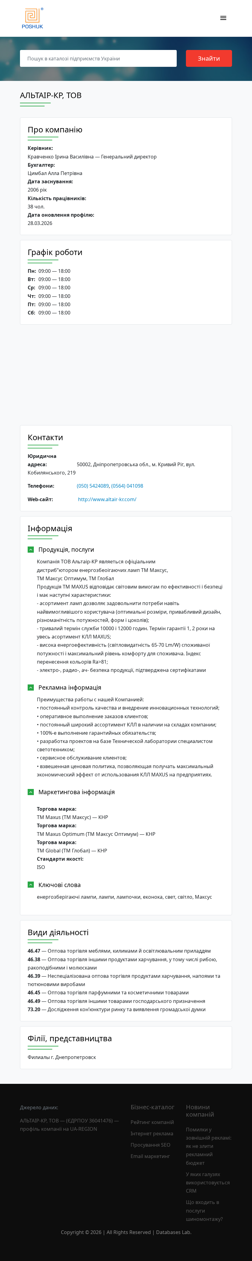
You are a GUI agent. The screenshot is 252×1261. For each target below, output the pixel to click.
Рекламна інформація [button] (69, 687)
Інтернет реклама (152, 1133)
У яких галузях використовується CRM (208, 1182)
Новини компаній (200, 1110)
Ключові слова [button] (59, 884)
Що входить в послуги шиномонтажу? (204, 1210)
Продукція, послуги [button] (66, 549)
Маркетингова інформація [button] (76, 791)
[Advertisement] (126, 375)
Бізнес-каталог (153, 1107)
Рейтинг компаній (152, 1122)
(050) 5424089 (93, 485)
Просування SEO (151, 1144)
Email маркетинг (150, 1156)
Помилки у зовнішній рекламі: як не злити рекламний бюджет (208, 1146)
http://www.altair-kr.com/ (107, 499)
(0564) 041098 (127, 485)
